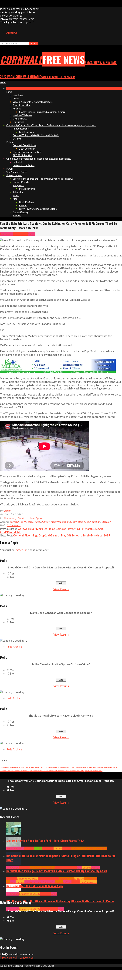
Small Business (88, 882)
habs (37, 521)
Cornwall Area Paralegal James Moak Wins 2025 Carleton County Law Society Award (56, 871)
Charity (49, 767)
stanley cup (84, 521)
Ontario (58, 848)
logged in (20, 550)
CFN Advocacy (88, 767)
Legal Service (31, 767)
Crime (43, 909)
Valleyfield (84, 771)
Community (6, 234)
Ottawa (59, 882)
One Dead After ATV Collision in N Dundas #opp (34, 886)
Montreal (18, 234)
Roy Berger (12, 767)
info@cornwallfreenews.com (17, 957)
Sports (31, 234)
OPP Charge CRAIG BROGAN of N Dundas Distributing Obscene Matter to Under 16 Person (60, 901)
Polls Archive (14, 646)
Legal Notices (21, 767)
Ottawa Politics (98, 767)
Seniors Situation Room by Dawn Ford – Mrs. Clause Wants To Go (45, 841)
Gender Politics (57, 767)
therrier (106, 521)
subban (96, 521)
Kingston (79, 878)
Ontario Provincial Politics (39, 882)
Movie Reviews (109, 767)
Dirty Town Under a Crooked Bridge (18, 771)
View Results (61, 589)
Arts (8, 848)
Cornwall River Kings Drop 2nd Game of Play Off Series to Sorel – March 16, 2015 (61, 535)
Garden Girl (35, 771)
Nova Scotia (4, 767)
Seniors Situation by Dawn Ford (89, 848)
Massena (80, 767)
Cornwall (29, 848)
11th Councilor (45, 771)
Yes (12, 573)
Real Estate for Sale (95, 771)
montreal (56, 521)
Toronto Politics (41, 767)
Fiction (78, 771)
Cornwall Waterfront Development (63, 771)
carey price (27, 521)
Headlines (48, 848)
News (79, 867)
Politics (95, 867)
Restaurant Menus (70, 767)
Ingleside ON (66, 878)
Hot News (71, 867)
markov (45, 521)
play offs (72, 521)
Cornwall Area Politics (42, 867)
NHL (25, 234)
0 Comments (13, 525)
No (12, 576)
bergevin (15, 521)
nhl (64, 521)
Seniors (66, 848)
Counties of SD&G (27, 878)
